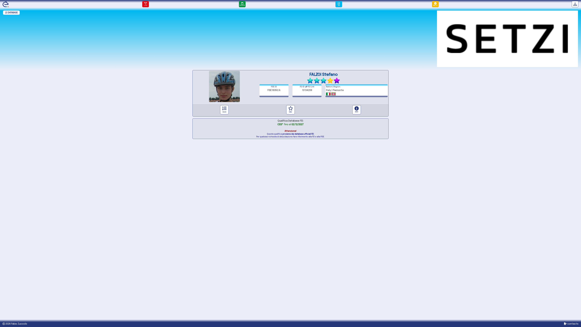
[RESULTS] (224, 109)
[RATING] (290, 109)
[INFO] (356, 109)
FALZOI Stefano (323, 75)
